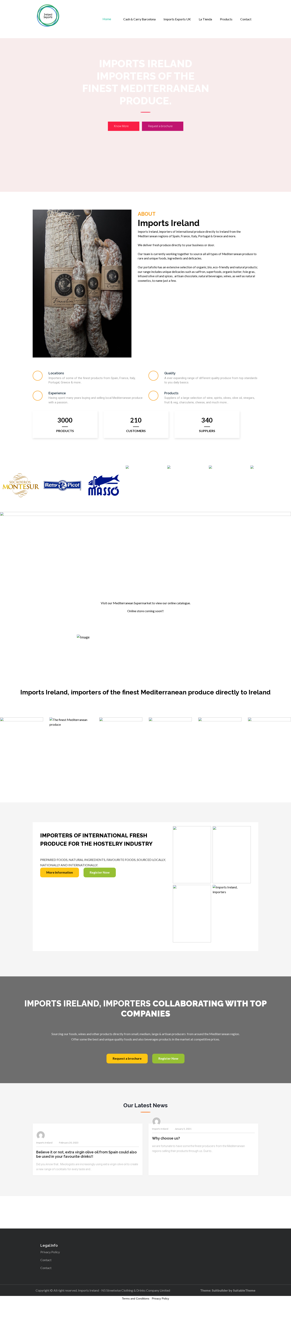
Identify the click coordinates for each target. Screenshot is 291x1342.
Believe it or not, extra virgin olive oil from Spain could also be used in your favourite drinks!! (86, 1154)
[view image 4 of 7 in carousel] (145, 669)
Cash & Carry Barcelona (139, 19)
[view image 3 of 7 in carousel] (141, 669)
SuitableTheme (244, 1290)
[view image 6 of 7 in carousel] (153, 669)
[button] (145, 656)
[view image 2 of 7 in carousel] (138, 669)
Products (226, 19)
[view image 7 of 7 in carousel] (157, 669)
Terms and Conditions (135, 1298)
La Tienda (205, 19)
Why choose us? (166, 1138)
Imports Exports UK (177, 19)
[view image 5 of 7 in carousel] (149, 669)
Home (107, 19)
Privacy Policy (50, 1252)
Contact (245, 19)
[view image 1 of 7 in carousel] (134, 669)
